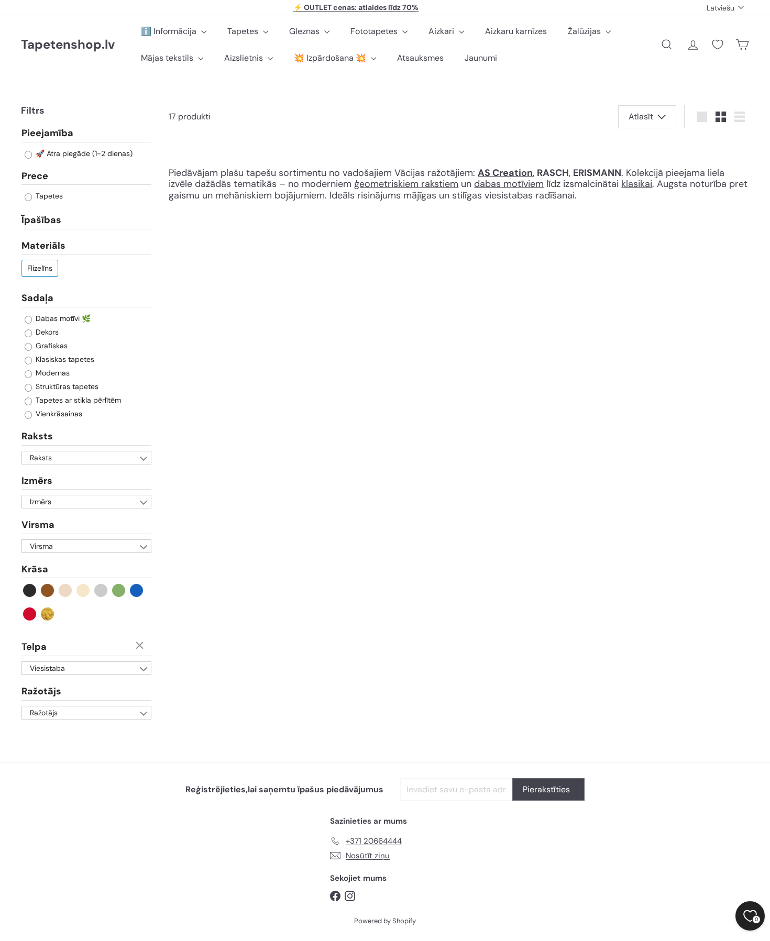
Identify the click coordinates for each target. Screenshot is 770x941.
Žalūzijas (585, 31)
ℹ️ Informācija (170, 31)
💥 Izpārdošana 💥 (331, 57)
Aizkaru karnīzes (516, 31)
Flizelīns (39, 268)
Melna (30, 590)
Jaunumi (481, 57)
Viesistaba (47, 668)
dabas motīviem (509, 184)
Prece (34, 176)
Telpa (34, 646)
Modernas (52, 373)
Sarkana (30, 614)
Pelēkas (101, 590)
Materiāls (43, 245)
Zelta (48, 614)
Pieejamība (47, 133)
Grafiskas (51, 345)
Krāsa (34, 569)
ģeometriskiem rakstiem (406, 184)
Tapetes (243, 31)
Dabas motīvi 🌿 (62, 318)
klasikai (636, 184)
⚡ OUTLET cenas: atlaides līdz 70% (356, 7)
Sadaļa (37, 298)
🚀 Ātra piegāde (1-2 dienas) (83, 153)
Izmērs (36, 480)
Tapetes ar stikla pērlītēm (77, 400)
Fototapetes (375, 31)
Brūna (48, 590)
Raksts (37, 436)
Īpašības (41, 220)
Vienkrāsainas (58, 413)
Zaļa (119, 590)
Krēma (83, 590)
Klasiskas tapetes (64, 359)
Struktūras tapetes (66, 386)
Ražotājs (41, 691)
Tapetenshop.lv (68, 44)
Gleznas (305, 31)
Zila (137, 590)
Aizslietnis (244, 57)
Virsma (37, 524)
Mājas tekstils (168, 57)
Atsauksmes (420, 57)
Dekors (46, 332)
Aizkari (442, 31)
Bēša (66, 590)
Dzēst (141, 646)
